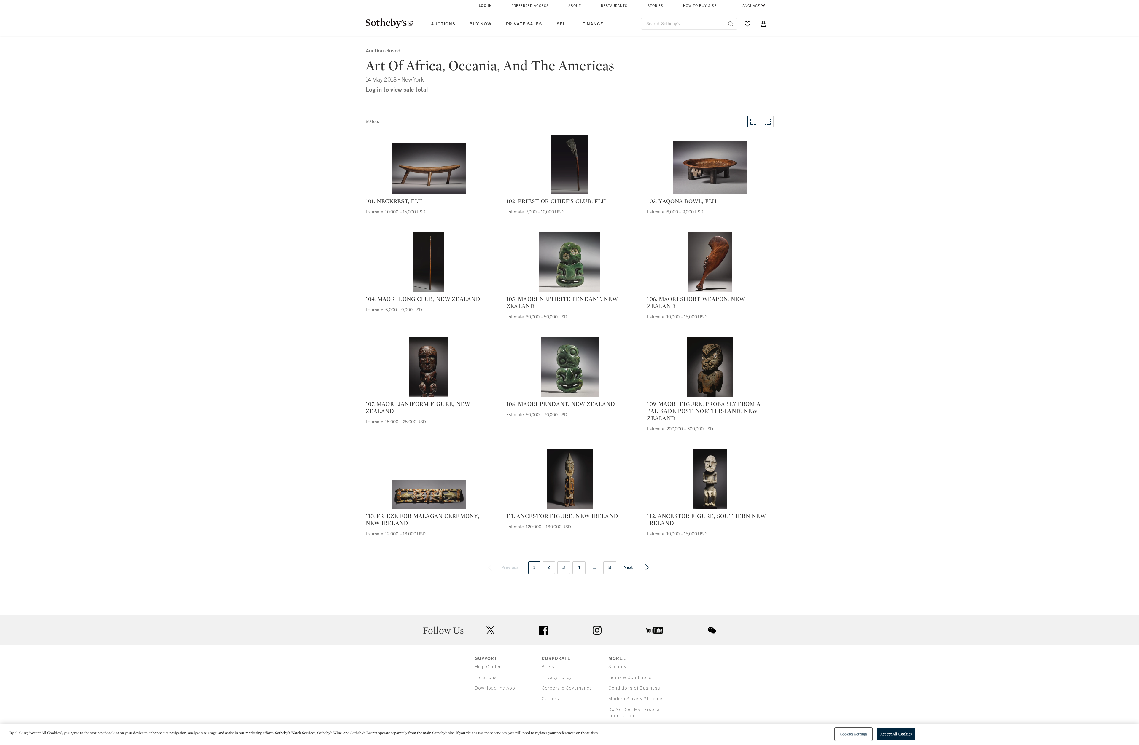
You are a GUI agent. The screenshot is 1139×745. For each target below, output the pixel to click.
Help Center (488, 666)
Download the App (495, 688)
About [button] (574, 6)
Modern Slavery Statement (637, 698)
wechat (712, 630)
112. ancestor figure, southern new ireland (706, 519)
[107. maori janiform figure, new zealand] (428, 367)
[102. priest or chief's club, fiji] (569, 164)
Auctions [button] (443, 24)
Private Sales (524, 24)
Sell (562, 24)
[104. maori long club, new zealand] (428, 262)
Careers (550, 698)
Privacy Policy (557, 677)
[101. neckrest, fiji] (429, 168)
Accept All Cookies (896, 733)
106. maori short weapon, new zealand (696, 302)
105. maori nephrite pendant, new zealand (562, 302)
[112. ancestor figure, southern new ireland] (710, 479)
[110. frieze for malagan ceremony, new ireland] (429, 494)
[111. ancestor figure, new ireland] (570, 479)
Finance (593, 24)
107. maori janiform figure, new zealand (418, 407)
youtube (654, 630)
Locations (486, 677)
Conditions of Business (634, 688)
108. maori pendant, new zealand (560, 403)
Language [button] (750, 6)
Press (548, 666)
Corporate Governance (567, 688)
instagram (597, 630)
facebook (543, 630)
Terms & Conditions (630, 677)
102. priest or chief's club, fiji (556, 201)
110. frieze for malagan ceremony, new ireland (422, 519)
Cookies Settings (853, 733)
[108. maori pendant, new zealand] (570, 367)
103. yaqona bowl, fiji (682, 201)
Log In (485, 6)
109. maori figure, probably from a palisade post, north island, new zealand (704, 411)
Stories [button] (655, 6)
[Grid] (753, 121)
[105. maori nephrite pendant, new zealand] (569, 262)
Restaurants (614, 6)
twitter (490, 630)
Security (617, 666)
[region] (569, 734)
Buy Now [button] (480, 24)
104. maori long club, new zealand (423, 298)
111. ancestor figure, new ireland (562, 515)
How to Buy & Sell (702, 6)
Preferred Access (530, 6)
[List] (768, 121)
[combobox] (689, 24)
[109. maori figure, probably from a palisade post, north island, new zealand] (710, 367)
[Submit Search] (730, 23)
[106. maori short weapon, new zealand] (710, 262)
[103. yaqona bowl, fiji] (710, 167)
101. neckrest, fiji (394, 201)
